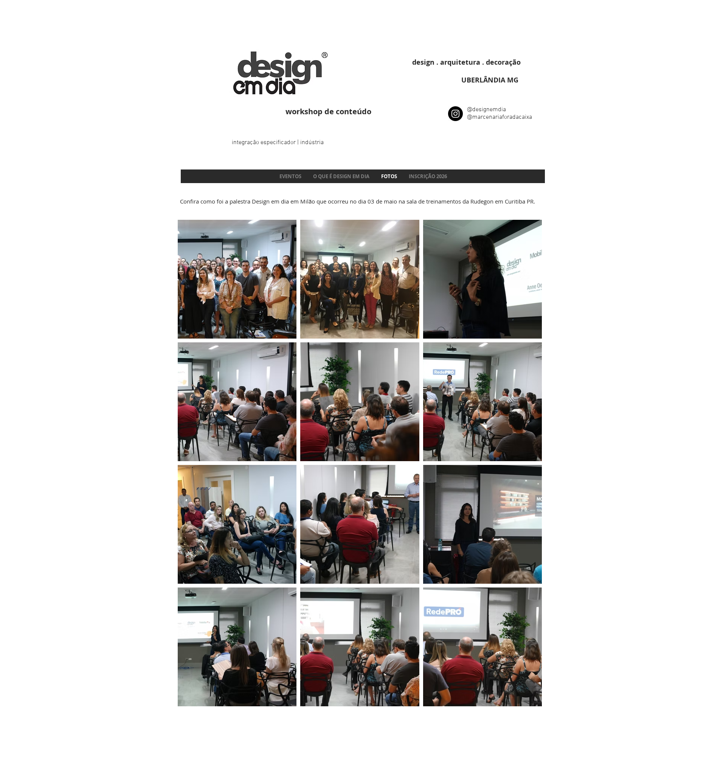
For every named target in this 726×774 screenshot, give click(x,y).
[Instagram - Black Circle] (455, 113)
